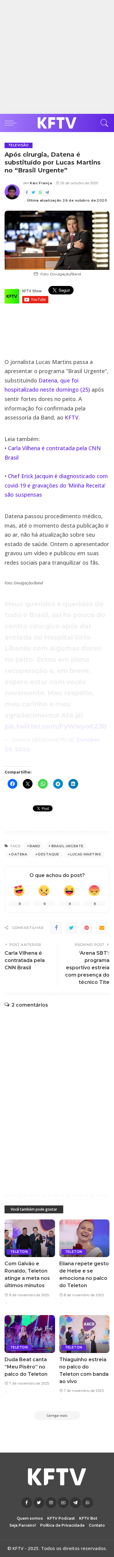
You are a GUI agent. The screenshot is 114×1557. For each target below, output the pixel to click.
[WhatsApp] (40, 192)
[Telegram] (47, 192)
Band (34, 846)
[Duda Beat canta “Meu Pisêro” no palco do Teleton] (30, 1334)
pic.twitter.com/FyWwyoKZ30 (56, 726)
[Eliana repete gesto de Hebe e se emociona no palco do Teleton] (84, 1238)
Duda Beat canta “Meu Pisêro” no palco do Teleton (26, 1367)
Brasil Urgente (67, 846)
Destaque (48, 854)
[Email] (102, 928)
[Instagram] (51, 1502)
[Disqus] (57, 1095)
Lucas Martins (85, 854)
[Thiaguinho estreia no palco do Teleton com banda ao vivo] (84, 1334)
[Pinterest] (87, 928)
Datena (19, 854)
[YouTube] (63, 1502)
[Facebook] (26, 192)
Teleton (19, 1252)
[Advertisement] (57, 57)
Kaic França (41, 183)
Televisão (18, 145)
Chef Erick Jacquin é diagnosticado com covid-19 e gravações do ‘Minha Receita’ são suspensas (56, 485)
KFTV (71, 417)
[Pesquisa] (103, 123)
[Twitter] (33, 192)
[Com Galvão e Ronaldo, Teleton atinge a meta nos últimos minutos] (30, 1238)
